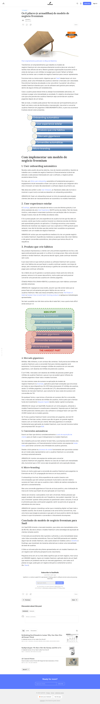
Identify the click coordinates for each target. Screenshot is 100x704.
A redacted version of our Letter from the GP (34, 639)
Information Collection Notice (49, 588)
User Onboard (46, 190)
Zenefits (74, 541)
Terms (52, 693)
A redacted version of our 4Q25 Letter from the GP (35, 650)
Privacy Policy (62, 588)
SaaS (58, 78)
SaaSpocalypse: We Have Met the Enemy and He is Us (41, 648)
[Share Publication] (80, 3)
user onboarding (40, 181)
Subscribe (87, 3)
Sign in (95, 3)
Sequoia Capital (43, 402)
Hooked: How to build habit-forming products (43, 295)
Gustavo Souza (55, 641)
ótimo (32, 181)
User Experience (43, 210)
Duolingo (26, 208)
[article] (50, 639)
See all (25, 669)
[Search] (77, 3)
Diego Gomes (46, 641)
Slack (26, 565)
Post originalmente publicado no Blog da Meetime (39, 61)
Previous (27, 600)
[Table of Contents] (2, 352)
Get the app (58, 697)
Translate (25, 10)
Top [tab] (23, 630)
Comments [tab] (25, 611)
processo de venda (45, 449)
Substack (42, 700)
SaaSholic (27, 19)
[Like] (23, 24)
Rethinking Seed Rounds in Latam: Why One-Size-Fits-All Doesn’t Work (42, 636)
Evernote (40, 384)
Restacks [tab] (32, 611)
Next (73, 600)
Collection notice (59, 693)
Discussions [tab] (33, 630)
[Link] (19, 159)
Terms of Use (58, 586)
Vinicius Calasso (37, 651)
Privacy (48, 693)
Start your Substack (46, 697)
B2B (42, 426)
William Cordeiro (38, 641)
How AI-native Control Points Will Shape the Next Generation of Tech (40, 661)
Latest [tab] (27, 630)
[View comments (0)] (26, 24)
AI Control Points (28, 659)
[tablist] (28, 611)
